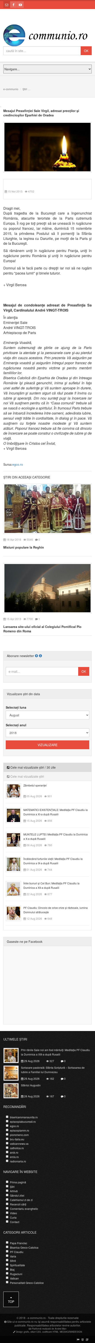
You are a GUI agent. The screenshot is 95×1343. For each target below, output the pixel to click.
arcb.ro (14, 1152)
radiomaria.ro (18, 1161)
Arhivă (14, 1191)
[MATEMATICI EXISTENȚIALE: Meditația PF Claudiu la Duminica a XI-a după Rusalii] (16, 815)
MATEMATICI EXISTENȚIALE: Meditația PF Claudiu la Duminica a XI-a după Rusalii (55, 812)
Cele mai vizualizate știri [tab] (27, 776)
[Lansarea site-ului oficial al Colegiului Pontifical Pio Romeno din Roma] (47, 587)
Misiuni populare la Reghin (23, 547)
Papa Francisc (18, 1243)
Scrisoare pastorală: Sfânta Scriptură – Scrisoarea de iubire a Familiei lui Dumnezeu (53, 1070)
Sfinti (13, 1261)
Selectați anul (16, 725)
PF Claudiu (16, 1252)
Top (11, 1301)
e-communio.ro (37, 1318)
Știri (25, 89)
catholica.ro (17, 1148)
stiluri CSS (35, 1331)
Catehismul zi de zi (21, 1200)
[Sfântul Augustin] (13, 1090)
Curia (13, 1217)
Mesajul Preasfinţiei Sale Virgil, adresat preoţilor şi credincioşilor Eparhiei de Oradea (41, 112)
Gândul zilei (17, 1195)
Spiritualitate (17, 1265)
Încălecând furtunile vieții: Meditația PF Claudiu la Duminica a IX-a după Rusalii (53, 861)
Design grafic (22, 1331)
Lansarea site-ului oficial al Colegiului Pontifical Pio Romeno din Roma (42, 628)
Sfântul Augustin (31, 1085)
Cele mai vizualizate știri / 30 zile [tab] (33, 767)
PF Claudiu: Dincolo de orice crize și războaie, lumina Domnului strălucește (55, 910)
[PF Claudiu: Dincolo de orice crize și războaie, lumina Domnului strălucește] (16, 913)
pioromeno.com (19, 1135)
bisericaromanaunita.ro (24, 1117)
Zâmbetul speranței (35, 785)
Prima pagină (18, 1182)
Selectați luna (16, 707)
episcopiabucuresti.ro (23, 1121)
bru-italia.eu (17, 1139)
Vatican (14, 1278)
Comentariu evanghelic (24, 1208)
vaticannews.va (19, 1143)
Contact (14, 1222)
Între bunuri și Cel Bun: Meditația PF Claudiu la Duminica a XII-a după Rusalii (51, 885)
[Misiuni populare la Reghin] (47, 508)
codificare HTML (50, 1331)
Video (13, 1213)
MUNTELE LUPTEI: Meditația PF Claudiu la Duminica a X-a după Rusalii (55, 836)
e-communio (10, 89)
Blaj (12, 1269)
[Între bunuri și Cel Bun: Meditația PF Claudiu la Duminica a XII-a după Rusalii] (16, 888)
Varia (13, 1256)
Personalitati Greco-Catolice (27, 1283)
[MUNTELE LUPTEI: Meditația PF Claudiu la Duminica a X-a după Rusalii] (16, 839)
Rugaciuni (16, 1274)
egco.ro (17, 464)
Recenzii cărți (18, 1204)
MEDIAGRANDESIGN (71, 1331)
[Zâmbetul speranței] (16, 790)
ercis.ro (14, 1157)
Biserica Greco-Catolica (24, 1247)
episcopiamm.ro (19, 1130)
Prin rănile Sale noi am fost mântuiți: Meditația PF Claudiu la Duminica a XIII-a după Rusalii (55, 1052)
